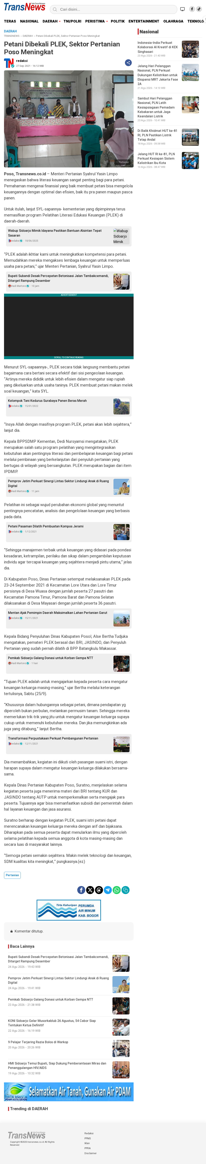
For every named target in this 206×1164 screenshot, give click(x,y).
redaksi (22, 60)
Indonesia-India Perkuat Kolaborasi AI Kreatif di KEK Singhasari (158, 47)
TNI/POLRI (72, 21)
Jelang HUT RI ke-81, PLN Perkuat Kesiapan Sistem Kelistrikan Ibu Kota (156, 159)
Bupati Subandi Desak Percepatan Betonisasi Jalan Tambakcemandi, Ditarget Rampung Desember (58, 278)
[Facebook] (192, 9)
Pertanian (12, 875)
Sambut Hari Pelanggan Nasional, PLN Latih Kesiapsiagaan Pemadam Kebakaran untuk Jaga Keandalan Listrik (156, 107)
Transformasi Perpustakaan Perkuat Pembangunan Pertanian (53, 738)
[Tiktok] (199, 9)
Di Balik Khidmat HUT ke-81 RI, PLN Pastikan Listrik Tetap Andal (157, 135)
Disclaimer (90, 1153)
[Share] (128, 62)
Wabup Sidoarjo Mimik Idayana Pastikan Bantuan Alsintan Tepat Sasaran (55, 233)
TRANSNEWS (12, 36)
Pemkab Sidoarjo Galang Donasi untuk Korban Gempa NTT (50, 658)
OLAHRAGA (173, 21)
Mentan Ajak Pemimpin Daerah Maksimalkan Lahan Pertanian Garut (57, 612)
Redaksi (89, 1133)
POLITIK (118, 21)
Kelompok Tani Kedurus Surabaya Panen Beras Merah (47, 400)
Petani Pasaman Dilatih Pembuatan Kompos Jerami (45, 526)
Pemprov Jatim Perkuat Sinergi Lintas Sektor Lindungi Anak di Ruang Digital (58, 483)
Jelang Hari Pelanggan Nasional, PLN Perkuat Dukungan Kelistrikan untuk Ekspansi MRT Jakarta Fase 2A (158, 75)
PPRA (87, 1148)
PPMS (87, 1138)
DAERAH (50, 21)
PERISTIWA (95, 21)
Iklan (87, 1143)
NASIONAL (29, 21)
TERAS (10, 21)
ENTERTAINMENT (144, 21)
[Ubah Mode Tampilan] (183, 9)
